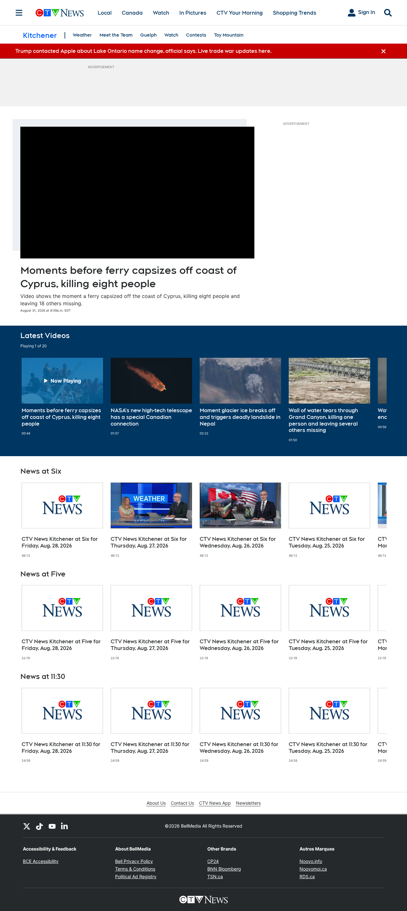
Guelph (148, 35)
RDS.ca (307, 876)
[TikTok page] (39, 826)
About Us (156, 803)
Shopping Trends (294, 13)
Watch (161, 13)
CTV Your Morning (240, 13)
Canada (132, 13)
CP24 (213, 861)
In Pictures (192, 13)
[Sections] (19, 12)
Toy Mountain (229, 35)
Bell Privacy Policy (134, 861)
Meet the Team (116, 35)
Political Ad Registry (135, 876)
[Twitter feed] (27, 826)
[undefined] (62, 396)
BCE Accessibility (41, 861)
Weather (82, 35)
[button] (374, 400)
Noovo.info (311, 861)
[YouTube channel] (52, 826)
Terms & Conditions (135, 869)
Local (105, 13)
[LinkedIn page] (65, 826)
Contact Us (182, 803)
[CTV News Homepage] (60, 13)
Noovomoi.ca (313, 869)
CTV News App (215, 803)
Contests (196, 35)
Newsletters (248, 803)
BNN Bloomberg (224, 869)
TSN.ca (215, 876)
